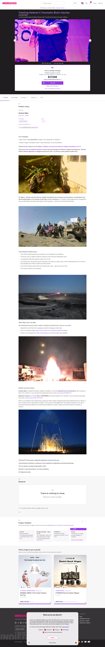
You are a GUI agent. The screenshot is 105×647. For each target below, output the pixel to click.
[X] (18, 623)
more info (21, 115)
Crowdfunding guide (68, 525)
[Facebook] (15, 623)
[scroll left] (15, 40)
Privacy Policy (18, 641)
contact (27, 115)
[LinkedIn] (25, 623)
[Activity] (90, 3)
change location (60, 8)
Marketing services (85, 618)
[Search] (43, 3)
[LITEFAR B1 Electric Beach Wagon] (70, 571)
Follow (52, 83)
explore (59, 552)
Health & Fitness (23, 121)
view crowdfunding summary (52, 88)
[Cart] (86, 3)
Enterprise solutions (85, 622)
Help (58, 525)
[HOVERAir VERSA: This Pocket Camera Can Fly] (35, 571)
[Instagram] (23, 623)
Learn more (40, 540)
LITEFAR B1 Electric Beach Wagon (67, 593)
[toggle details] (51, 603)
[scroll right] (90, 40)
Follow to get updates (77, 540)
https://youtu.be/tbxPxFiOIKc (34, 398)
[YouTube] (21, 623)
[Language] (82, 3)
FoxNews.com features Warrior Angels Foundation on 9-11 (62, 146)
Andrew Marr (24, 15)
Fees (81, 616)
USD (75, 3)
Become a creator (84, 620)
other (43, 121)
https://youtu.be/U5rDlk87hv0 (62, 393)
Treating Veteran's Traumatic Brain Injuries (44, 12)
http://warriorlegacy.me (44, 333)
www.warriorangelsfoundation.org (33, 149)
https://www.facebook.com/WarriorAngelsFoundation (51, 330)
